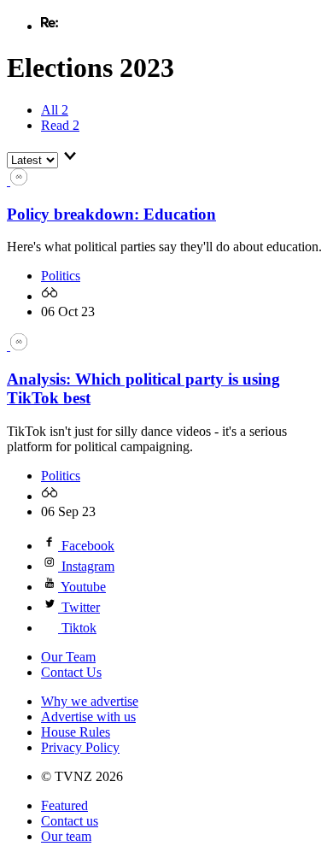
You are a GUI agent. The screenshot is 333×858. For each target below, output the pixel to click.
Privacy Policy (80, 747)
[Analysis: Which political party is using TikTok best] (17, 345)
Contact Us (71, 672)
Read (60, 125)
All (54, 110)
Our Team (68, 656)
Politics (60, 275)
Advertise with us (88, 716)
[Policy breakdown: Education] (17, 180)
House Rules (75, 732)
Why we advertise (89, 701)
